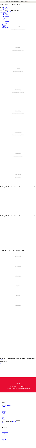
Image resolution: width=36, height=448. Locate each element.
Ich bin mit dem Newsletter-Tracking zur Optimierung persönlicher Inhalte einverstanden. (14, 389)
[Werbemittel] (18, 299)
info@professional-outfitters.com (7, 405)
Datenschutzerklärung (23, 388)
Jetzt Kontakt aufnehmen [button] (3, 359)
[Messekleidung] (18, 96)
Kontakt (3, 24)
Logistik (4, 22)
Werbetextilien (5, 17)
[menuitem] (6, 8)
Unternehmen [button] (4, 25)
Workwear (5, 18)
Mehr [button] (0, 363)
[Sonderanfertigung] (18, 279)
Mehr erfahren (28, 1)
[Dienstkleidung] (18, 54)
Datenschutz (16, 421)
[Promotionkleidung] (18, 138)
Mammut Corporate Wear (7, 7)
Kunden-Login (3, 419)
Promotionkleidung (6, 16)
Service (3, 19)
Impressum (13, 421)
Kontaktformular (3, 428)
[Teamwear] (18, 75)
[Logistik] (18, 289)
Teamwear (3, 434)
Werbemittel (5, 23)
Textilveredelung (6, 21)
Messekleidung (3, 412)
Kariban (6, 12)
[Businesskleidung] (18, 117)
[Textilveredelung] (18, 260)
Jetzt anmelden (23, 386)
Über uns (4, 26)
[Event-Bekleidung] (18, 181)
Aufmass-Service (6, 20)
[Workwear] (18, 33)
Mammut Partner (6, 8)
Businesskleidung (4, 411)
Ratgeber (3, 418)
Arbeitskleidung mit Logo (5, 407)
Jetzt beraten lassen (5, 27)
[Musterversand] (18, 309)
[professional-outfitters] (6, 4)
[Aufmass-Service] (18, 270)
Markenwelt (6, 9)
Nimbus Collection (8, 11)
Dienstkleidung (5, 14)
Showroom (5, 13)
